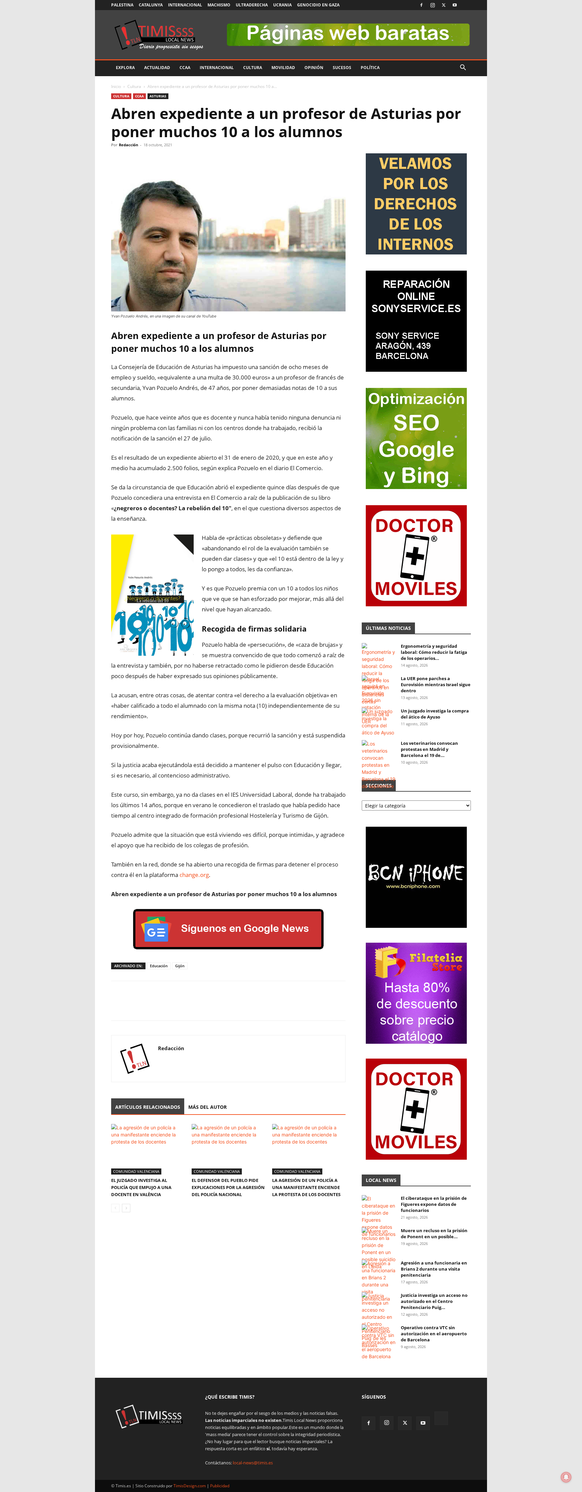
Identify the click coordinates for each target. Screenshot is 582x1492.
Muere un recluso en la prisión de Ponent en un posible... (434, 1233)
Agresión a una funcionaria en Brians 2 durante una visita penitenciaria (434, 1269)
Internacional (185, 5)
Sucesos (342, 67)
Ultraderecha (252, 5)
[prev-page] (115, 1208)
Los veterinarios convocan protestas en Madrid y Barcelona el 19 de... (429, 749)
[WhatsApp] (149, 160)
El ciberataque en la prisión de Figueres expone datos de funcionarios (434, 1204)
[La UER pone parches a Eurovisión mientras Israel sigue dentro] (378, 700)
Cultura (252, 67)
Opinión (313, 67)
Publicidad (219, 1486)
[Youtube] (455, 5)
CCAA (185, 67)
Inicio (116, 86)
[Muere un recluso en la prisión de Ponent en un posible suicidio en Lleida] (378, 1248)
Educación (159, 965)
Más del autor (207, 1107)
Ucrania (282, 5)
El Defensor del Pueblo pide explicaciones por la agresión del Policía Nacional (228, 1187)
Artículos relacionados (147, 1107)
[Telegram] (164, 160)
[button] (463, 68)
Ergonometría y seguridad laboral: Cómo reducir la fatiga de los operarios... (434, 652)
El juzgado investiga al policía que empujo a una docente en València (141, 1187)
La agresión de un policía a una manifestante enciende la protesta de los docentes (306, 1187)
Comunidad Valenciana (136, 1171)
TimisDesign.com (190, 1486)
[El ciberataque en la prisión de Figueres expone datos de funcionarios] (378, 1216)
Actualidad (157, 67)
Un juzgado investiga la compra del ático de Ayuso (435, 714)
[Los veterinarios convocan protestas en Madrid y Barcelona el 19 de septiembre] (378, 765)
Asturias (158, 96)
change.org (194, 875)
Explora (125, 67)
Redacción (128, 144)
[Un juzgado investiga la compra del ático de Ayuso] (378, 722)
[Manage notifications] (566, 1477)
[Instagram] (432, 5)
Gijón (180, 965)
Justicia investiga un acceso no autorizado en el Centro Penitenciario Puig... (434, 1301)
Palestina (122, 5)
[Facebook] (421, 5)
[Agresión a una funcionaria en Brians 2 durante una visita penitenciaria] (378, 1281)
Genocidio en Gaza (318, 5)
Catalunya (151, 5)
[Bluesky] (466, 5)
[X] (444, 5)
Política (370, 67)
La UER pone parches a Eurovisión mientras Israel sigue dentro (436, 684)
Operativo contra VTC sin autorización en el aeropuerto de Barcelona (434, 1333)
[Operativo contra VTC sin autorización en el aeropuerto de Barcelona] (378, 1342)
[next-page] (126, 1208)
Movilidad (283, 67)
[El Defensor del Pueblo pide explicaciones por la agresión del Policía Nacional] (228, 1149)
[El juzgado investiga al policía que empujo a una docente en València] (148, 1149)
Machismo (218, 5)
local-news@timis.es (253, 1463)
